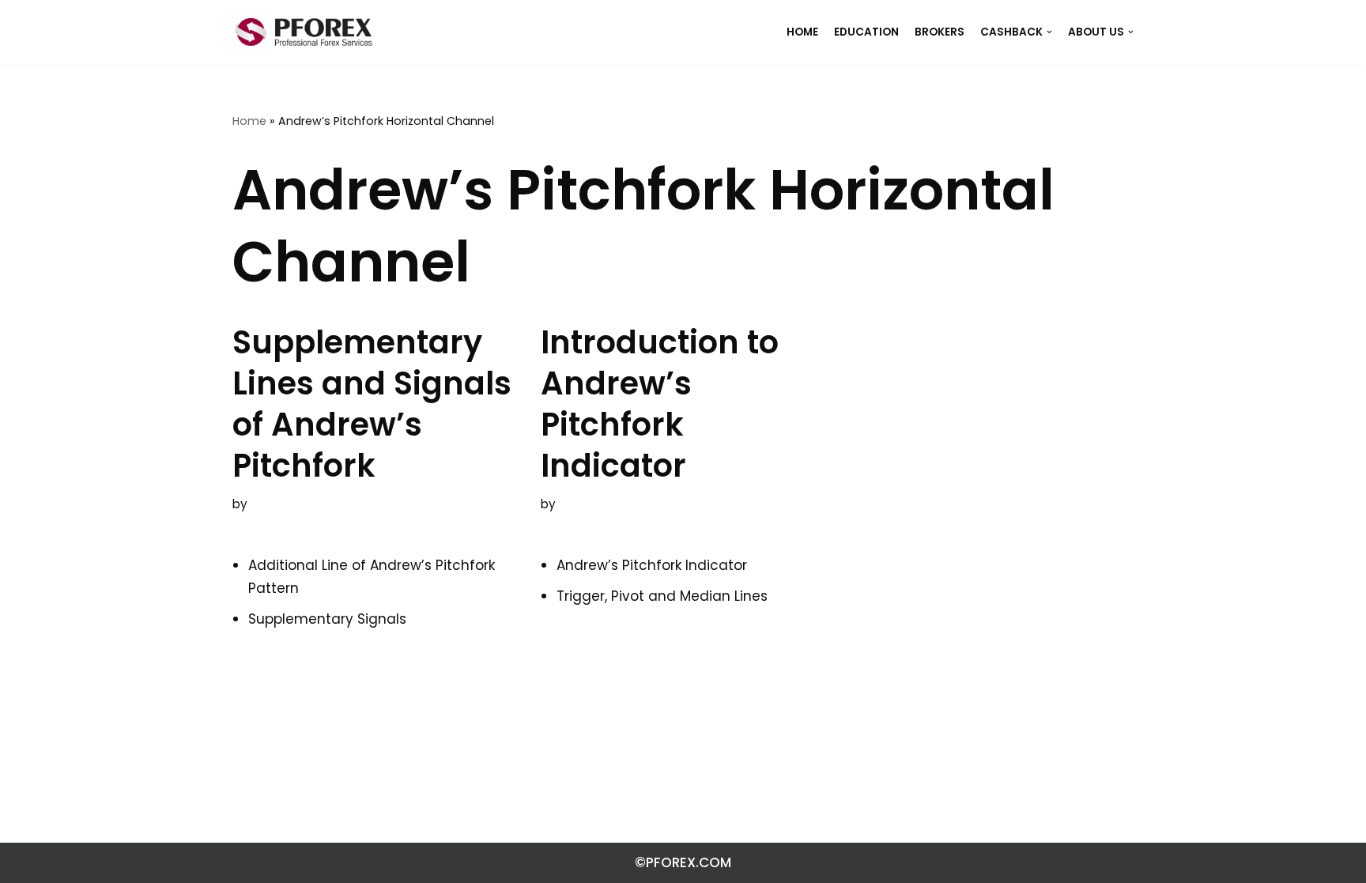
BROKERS (939, 32)
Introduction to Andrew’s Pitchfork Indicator (660, 404)
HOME (802, 32)
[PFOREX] (303, 32)
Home (249, 121)
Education (866, 32)
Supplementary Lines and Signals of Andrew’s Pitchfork (371, 404)
